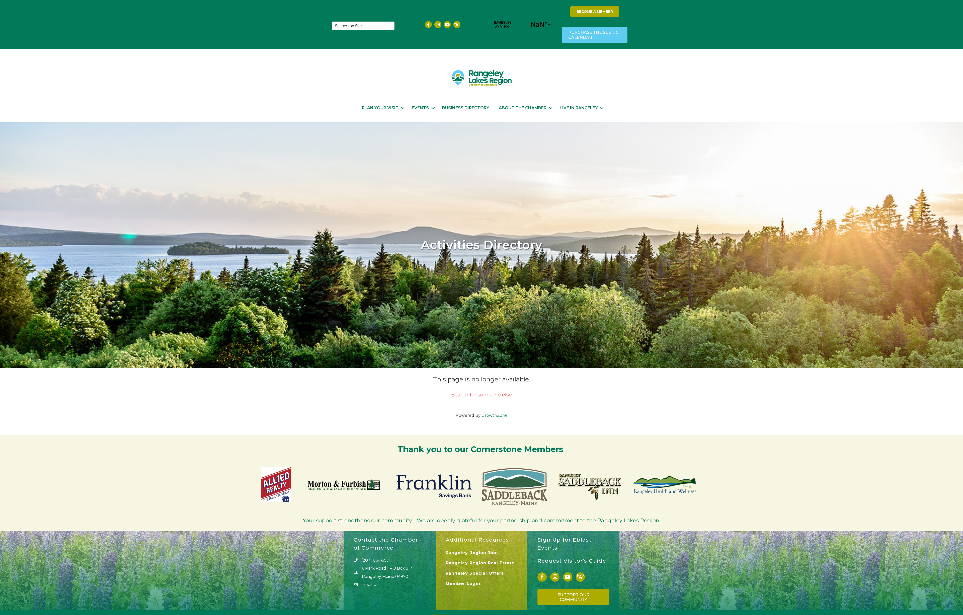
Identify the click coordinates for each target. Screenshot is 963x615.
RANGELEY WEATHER (522, 24)
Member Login (463, 583)
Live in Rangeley (579, 108)
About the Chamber (522, 108)
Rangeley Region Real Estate (480, 563)
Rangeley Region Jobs (472, 552)
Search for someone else (481, 395)
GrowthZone (495, 415)
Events (420, 108)
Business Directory (465, 108)
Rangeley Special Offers (475, 573)
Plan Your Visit (380, 108)
